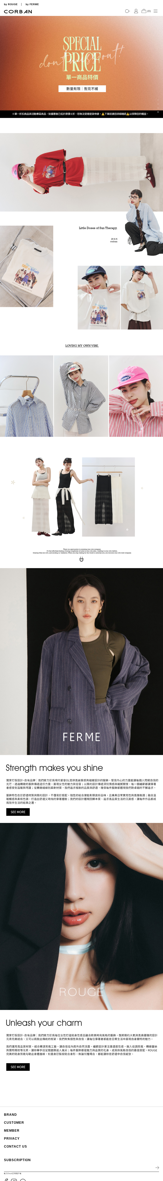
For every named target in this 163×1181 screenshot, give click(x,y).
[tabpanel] (81, 67)
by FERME (32, 4)
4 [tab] (158, 112)
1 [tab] (158, 100)
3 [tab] (158, 108)
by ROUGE (11, 4)
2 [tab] (158, 104)
